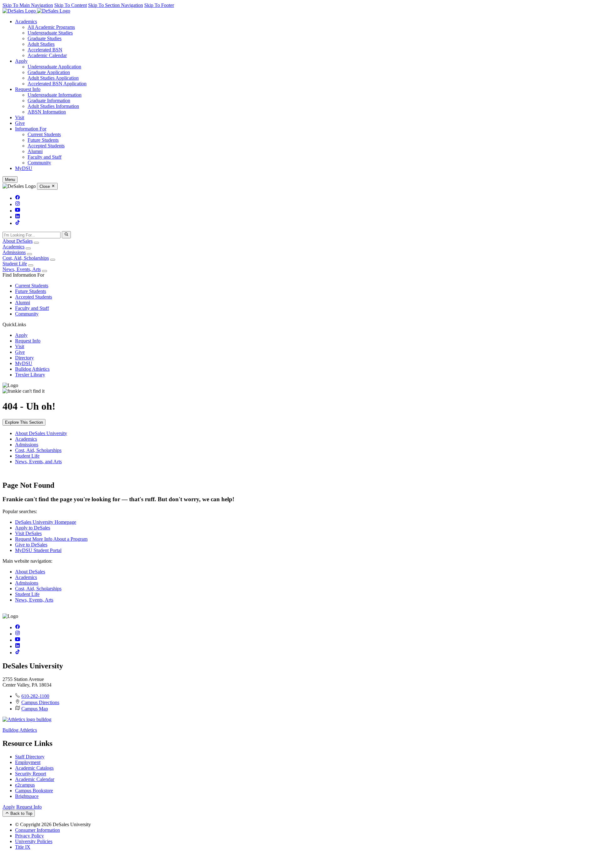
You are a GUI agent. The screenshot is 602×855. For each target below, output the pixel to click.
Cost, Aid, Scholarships (26, 258)
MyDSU (23, 363)
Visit (19, 117)
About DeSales (18, 241)
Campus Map (34, 708)
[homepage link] (36, 10)
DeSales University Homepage (45, 522)
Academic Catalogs (34, 768)
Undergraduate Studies (50, 32)
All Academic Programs (51, 27)
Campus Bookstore (34, 790)
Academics (26, 21)
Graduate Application (49, 72)
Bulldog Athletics (32, 369)
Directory (24, 357)
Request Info (27, 89)
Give (20, 123)
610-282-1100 (35, 696)
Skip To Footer (159, 5)
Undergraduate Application (54, 66)
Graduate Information (49, 100)
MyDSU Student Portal (38, 550)
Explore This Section (24, 422)
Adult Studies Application (53, 78)
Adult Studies (41, 44)
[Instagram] (17, 204)
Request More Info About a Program (51, 539)
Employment (27, 762)
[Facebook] (17, 198)
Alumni (35, 151)
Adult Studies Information (53, 106)
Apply (21, 61)
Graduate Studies (44, 38)
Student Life (15, 263)
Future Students (43, 140)
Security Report (30, 773)
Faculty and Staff (44, 157)
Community (39, 162)
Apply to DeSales (32, 527)
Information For (30, 128)
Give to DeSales (31, 544)
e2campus (25, 785)
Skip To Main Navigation (28, 5)
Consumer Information (37, 830)
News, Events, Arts (22, 269)
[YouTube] (17, 210)
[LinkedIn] (17, 217)
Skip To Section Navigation (115, 5)
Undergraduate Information (55, 95)
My (23, 168)
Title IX (22, 847)
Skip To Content (70, 5)
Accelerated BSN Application (57, 83)
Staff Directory (30, 756)
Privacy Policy (29, 835)
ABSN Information (47, 111)
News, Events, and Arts (38, 461)
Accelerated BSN (45, 49)
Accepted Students (46, 145)
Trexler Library (30, 374)
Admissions (14, 252)
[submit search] (66, 234)
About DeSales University (41, 433)
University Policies (33, 841)
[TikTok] (17, 223)
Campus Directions (40, 702)
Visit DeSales (28, 533)
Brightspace (27, 796)
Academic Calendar (47, 55)
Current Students (44, 134)
